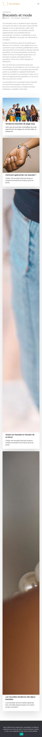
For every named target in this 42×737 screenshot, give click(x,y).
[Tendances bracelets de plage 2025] (21, 116)
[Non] (40, 731)
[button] (38, 4)
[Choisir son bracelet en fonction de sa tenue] (21, 319)
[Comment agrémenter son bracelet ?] (21, 162)
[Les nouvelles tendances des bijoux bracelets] (21, 581)
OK (21, 734)
